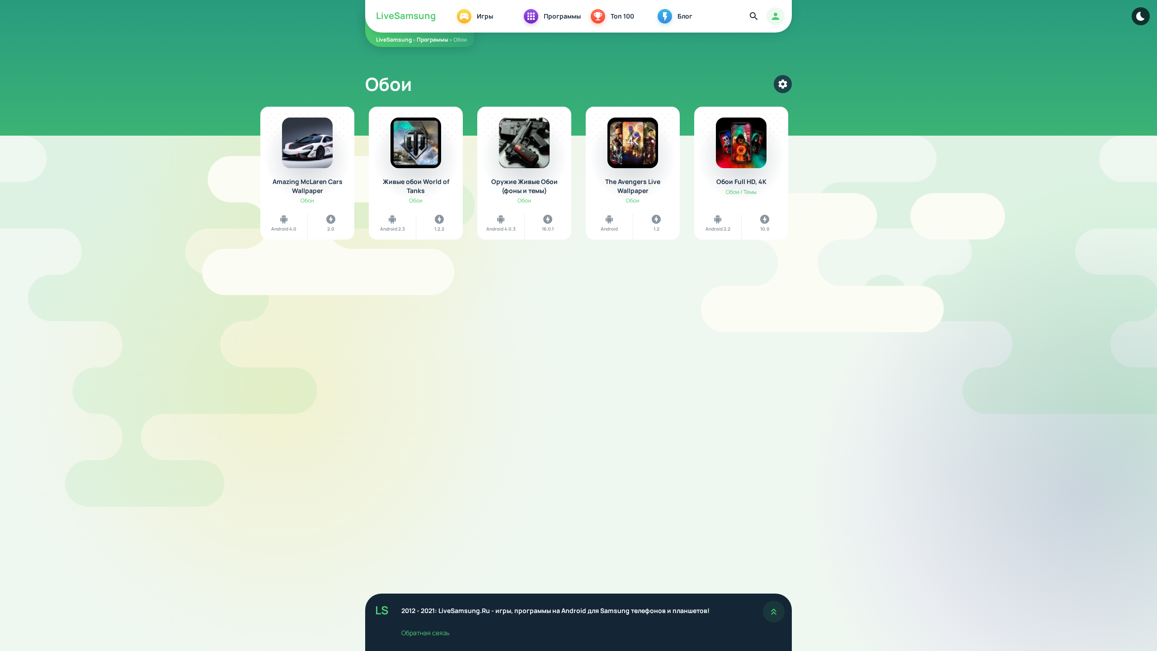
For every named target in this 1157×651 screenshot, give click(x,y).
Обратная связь (425, 632)
